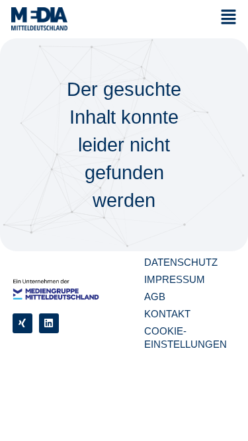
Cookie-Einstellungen (185, 337)
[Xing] (22, 323)
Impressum (174, 279)
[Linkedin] (49, 323)
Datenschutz (181, 262)
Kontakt (167, 313)
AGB (154, 296)
